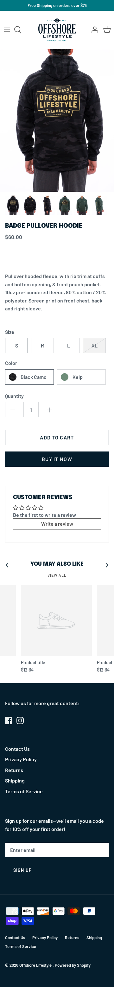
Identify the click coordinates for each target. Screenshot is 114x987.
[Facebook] (8, 720)
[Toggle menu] (7, 30)
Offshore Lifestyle (36, 965)
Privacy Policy (21, 759)
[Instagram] (20, 720)
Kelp (78, 377)
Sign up (22, 870)
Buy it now (57, 459)
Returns (14, 770)
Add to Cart (57, 437)
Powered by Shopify (73, 965)
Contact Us (17, 749)
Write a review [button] (57, 524)
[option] (57, 120)
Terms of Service (24, 791)
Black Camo (34, 377)
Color (11, 363)
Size (9, 332)
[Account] (93, 30)
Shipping (15, 780)
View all (57, 575)
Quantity (14, 396)
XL (95, 345)
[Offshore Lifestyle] (57, 30)
